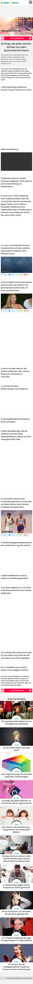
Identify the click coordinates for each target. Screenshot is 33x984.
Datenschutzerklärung (15, 978)
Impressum (28, 978)
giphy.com (9, 271)
